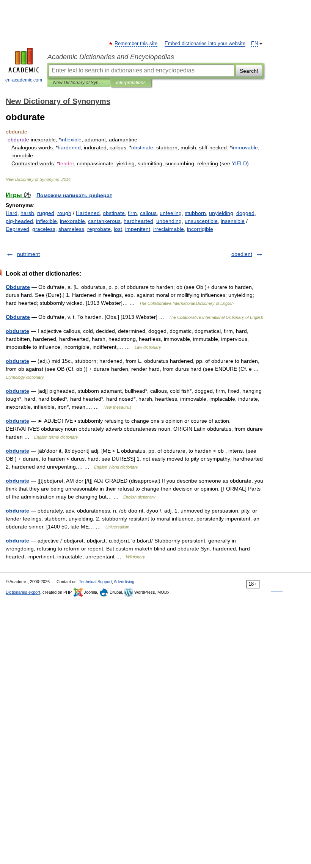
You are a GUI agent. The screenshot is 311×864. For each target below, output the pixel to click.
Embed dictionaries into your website (205, 43)
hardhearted (138, 221)
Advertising (124, 581)
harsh (27, 213)
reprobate (99, 229)
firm (132, 213)
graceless (43, 229)
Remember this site (136, 43)
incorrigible (200, 229)
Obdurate (18, 287)
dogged (245, 213)
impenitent (137, 229)
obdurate (17, 331)
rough (64, 213)
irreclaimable (168, 229)
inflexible (46, 221)
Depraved (17, 229)
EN (254, 43)
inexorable (72, 221)
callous (148, 213)
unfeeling (171, 213)
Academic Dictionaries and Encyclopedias (110, 57)
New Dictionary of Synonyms (78, 82)
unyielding (221, 213)
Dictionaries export (23, 592)
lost (118, 229)
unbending (169, 221)
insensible (233, 221)
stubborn (195, 213)
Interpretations (131, 82)
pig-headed (19, 221)
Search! (249, 71)
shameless (71, 229)
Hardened (88, 213)
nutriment (28, 254)
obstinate (114, 213)
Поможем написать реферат (74, 195)
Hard (11, 213)
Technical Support (95, 581)
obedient (241, 254)
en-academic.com (23, 80)
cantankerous (104, 221)
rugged (45, 213)
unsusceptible (201, 221)
